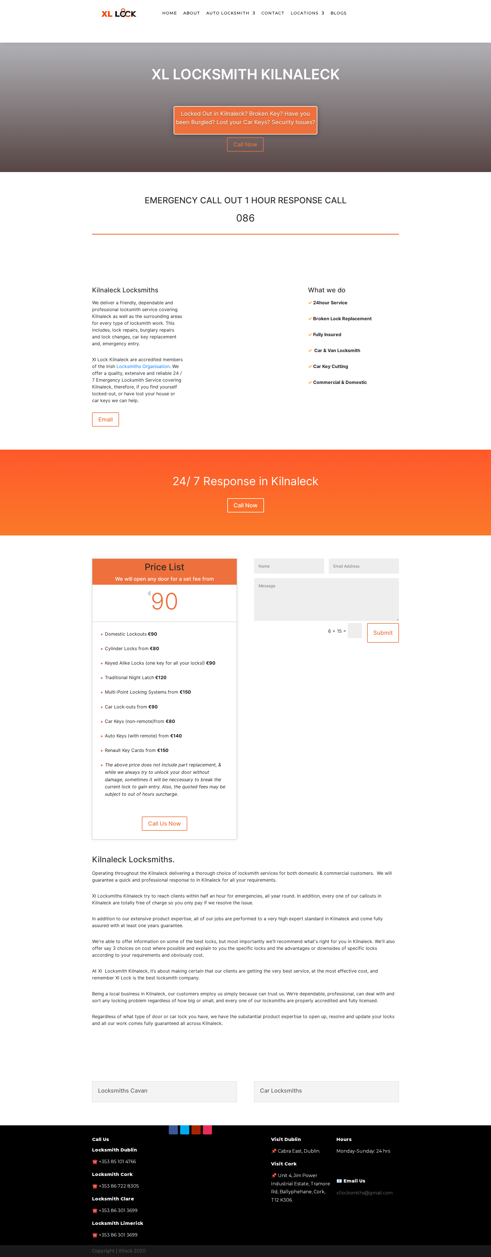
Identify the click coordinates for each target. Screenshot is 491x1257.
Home (169, 13)
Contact (272, 13)
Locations (305, 13)
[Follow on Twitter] (245, 37)
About (191, 13)
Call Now (245, 144)
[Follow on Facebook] (234, 37)
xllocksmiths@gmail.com (364, 1193)
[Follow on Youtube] (256, 37)
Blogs (338, 13)
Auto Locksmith (227, 13)
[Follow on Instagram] (207, 1129)
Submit (383, 632)
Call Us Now (164, 823)
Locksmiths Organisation (143, 366)
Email (105, 419)
